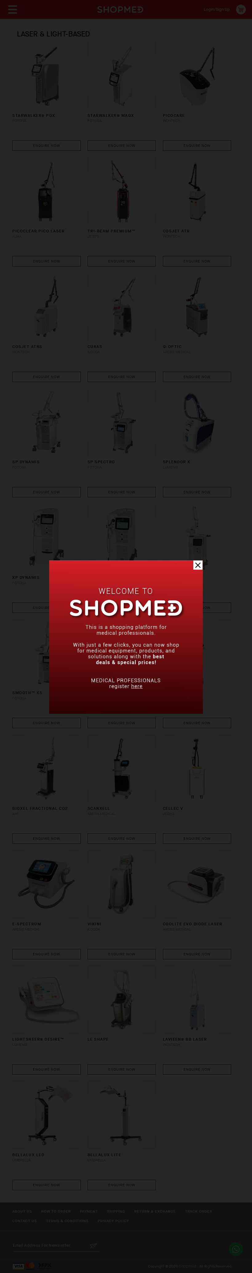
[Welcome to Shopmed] (126, 712)
